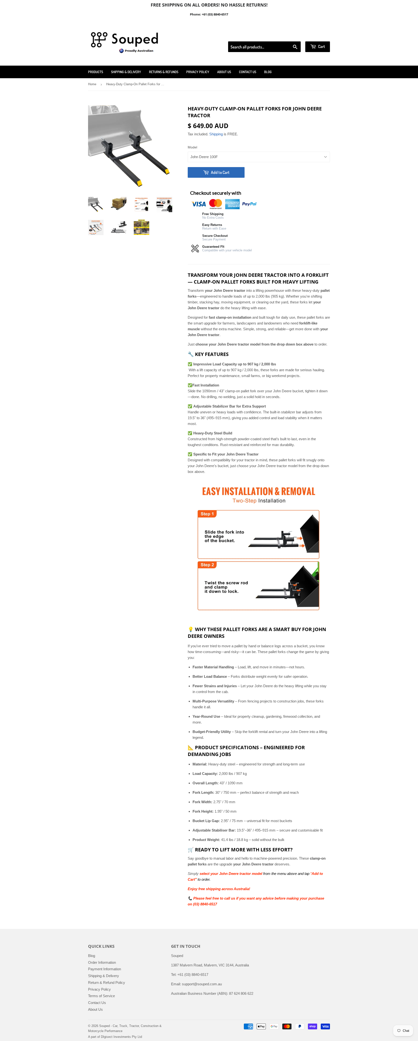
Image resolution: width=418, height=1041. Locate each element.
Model (192, 147)
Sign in (290, 35)
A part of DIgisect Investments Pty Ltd (115, 1037)
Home (92, 84)
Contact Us (247, 72)
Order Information (102, 962)
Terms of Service (101, 996)
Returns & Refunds (163, 72)
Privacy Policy (197, 72)
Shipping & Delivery (126, 72)
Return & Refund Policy (106, 982)
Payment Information (104, 969)
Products (95, 72)
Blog (268, 72)
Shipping (216, 134)
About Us (224, 72)
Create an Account (316, 35)
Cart (321, 46)
